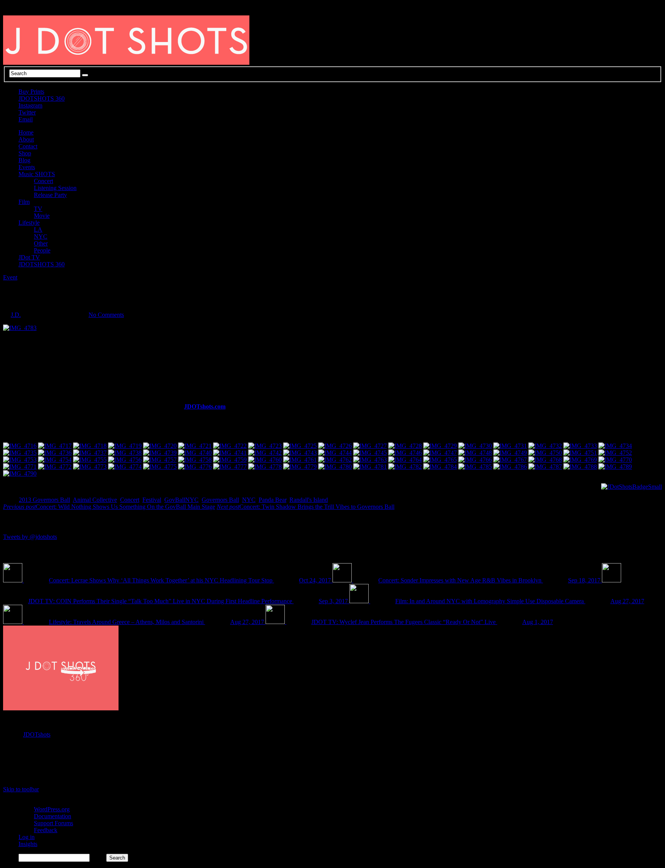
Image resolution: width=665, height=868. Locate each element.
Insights (27, 844)
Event (10, 277)
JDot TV (29, 257)
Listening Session (55, 188)
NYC (40, 236)
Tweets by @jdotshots (30, 536)
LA (38, 229)
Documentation (52, 816)
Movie (42, 215)
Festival (151, 499)
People (42, 250)
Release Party (50, 195)
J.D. (16, 314)
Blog (24, 160)
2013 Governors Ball (44, 499)
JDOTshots (36, 734)
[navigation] (332, 830)
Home (25, 132)
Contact (27, 146)
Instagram (30, 105)
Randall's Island (308, 499)
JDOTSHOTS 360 (41, 98)
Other (41, 243)
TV (38, 208)
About (26, 139)
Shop (24, 153)
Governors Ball (220, 499)
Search (98, 857)
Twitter (27, 112)
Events (26, 167)
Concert (43, 181)
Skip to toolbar (21, 789)
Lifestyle (29, 222)
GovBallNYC (181, 499)
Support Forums (53, 823)
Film (24, 201)
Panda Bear (272, 499)
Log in (26, 837)
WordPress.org (52, 809)
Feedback (45, 830)
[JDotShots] (631, 486)
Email (25, 119)
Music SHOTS (36, 174)
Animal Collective (95, 499)
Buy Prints (31, 91)
